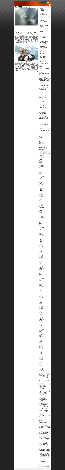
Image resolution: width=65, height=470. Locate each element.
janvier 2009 (40, 336)
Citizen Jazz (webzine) (43, 414)
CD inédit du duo (43, 124)
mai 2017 (40, 251)
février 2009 (40, 335)
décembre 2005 (41, 367)
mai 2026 (40, 159)
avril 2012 (40, 303)
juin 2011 (40, 311)
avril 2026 (40, 160)
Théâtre (40, 138)
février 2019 (40, 233)
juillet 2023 (40, 188)
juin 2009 (40, 332)
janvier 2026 (40, 163)
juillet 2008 (40, 341)
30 (41, 155)
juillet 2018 (40, 239)
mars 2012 (40, 304)
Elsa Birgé (41, 416)
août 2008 (40, 340)
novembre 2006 (41, 358)
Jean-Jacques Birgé (26, 3)
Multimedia (40, 136)
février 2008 (40, 345)
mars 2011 (40, 314)
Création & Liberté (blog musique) (44, 411)
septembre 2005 (41, 370)
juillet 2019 (40, 229)
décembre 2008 (41, 337)
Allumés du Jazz (41, 143)
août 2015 (40, 269)
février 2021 (40, 213)
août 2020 (40, 218)
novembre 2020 (41, 215)
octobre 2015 (41, 267)
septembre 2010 (41, 319)
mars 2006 (40, 365)
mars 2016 (40, 263)
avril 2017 (40, 252)
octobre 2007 (41, 349)
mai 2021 (40, 210)
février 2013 (40, 294)
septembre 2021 (41, 207)
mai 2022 (40, 200)
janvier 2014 (40, 285)
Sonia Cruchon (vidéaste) (43, 397)
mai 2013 (40, 292)
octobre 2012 (41, 298)
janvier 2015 (40, 275)
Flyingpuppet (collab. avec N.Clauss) (45, 400)
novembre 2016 (41, 256)
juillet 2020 (40, 219)
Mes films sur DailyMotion (43, 393)
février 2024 (40, 182)
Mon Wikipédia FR (42, 388)
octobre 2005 (41, 369)
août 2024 (40, 177)
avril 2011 (40, 313)
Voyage (29, 7)
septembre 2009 (41, 329)
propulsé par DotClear (32, 469)
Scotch (19, 61)
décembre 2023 (41, 184)
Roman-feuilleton (41, 144)
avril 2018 (40, 242)
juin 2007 (40, 352)
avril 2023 (40, 191)
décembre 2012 (41, 296)
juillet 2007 (40, 351)
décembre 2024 (41, 174)
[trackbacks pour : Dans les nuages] (37, 71)
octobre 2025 (41, 165)
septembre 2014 (41, 278)
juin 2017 (40, 250)
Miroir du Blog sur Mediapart (44, 386)
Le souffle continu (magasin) (44, 407)
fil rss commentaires (42, 461)
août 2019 (40, 228)
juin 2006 (40, 362)
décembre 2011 (41, 306)
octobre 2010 (41, 318)
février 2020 (40, 223)
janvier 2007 (40, 356)
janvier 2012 (40, 305)
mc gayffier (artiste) (42, 402)
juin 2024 (40, 179)
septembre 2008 (41, 339)
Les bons (46, 118)
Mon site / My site (42, 385)
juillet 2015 (40, 270)
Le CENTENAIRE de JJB (42, 86)
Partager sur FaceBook (42, 464)
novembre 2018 (41, 236)
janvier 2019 (40, 234)
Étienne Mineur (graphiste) (43, 398)
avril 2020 (40, 221)
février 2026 (40, 162)
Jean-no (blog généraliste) (43, 405)
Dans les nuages (18, 6)
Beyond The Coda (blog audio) (44, 410)
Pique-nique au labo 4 (43, 36)
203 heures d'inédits (46, 25)
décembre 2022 (41, 194)
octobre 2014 (41, 277)
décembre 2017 (41, 245)
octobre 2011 (41, 308)
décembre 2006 (41, 357)
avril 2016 (40, 262)
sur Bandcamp (44, 114)
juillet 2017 (40, 249)
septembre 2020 (41, 217)
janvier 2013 (40, 295)
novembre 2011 (41, 307)
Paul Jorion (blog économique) (44, 406)
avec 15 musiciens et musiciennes (44, 87)
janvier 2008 (40, 346)
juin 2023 (40, 189)
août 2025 (40, 167)
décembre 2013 (41, 286)
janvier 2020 (40, 224)
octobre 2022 (41, 196)
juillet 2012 (40, 300)
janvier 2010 (40, 326)
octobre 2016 (41, 257)
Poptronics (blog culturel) (43, 404)
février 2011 (40, 315)
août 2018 (40, 238)
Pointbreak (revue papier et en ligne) (45, 415)
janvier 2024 (40, 183)
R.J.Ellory (35, 32)
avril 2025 (40, 170)
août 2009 (40, 330)
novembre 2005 (41, 368)
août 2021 (40, 208)
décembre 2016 (41, 255)
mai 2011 (40, 312)
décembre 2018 (41, 235)
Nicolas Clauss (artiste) (43, 399)
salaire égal (41, 118)
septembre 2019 (41, 227)
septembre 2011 (41, 309)
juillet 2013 (40, 290)
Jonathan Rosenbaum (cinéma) (44, 403)
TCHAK (41, 42)
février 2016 (40, 264)
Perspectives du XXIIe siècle (43, 147)
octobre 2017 (41, 247)
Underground (47, 68)
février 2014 (40, 284)
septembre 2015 (41, 268)
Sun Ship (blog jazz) (43, 413)
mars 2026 (40, 161)
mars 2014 (40, 283)
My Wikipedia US (42, 389)
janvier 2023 (40, 193)
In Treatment (22, 33)
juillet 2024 (40, 178)
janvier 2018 (40, 244)
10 (43, 153)
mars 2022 (40, 202)
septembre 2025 (41, 166)
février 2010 (40, 325)
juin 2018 (40, 240)
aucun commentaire (35, 71)
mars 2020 (40, 222)
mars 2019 (40, 232)
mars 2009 (40, 334)
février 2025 (40, 172)
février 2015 (40, 274)
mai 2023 (40, 190)
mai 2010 (40, 322)
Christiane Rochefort (22, 37)
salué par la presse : (43, 89)
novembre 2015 (41, 266)
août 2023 (40, 187)
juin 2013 (40, 291)
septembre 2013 (41, 288)
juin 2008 (40, 342)
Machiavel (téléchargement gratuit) (45, 391)
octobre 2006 (41, 359)
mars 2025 (40, 171)
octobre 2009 (41, 328)
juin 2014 (40, 281)
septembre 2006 (41, 360)
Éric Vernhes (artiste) (43, 396)
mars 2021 (40, 212)
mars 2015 (40, 273)
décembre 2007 (41, 347)
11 (44, 153)
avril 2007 (40, 354)
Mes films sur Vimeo (43, 394)
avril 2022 (40, 201)
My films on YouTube (43, 392)
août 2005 (40, 371)
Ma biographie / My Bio (43, 387)
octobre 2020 (41, 216)
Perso (40, 141)
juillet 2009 (40, 331)
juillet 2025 (40, 168)
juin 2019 (40, 230)
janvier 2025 (40, 173)
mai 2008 (40, 343)
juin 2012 (40, 301)
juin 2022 (40, 199)
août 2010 (40, 320)
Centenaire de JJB (41, 146)
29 (40, 155)
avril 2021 (40, 211)
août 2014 (40, 279)
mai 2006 (40, 363)
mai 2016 (40, 261)
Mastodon (47, 466)
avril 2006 (40, 364)
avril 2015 (40, 272)
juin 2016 (40, 260)
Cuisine (40, 140)
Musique (40, 135)
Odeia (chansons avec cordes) (44, 417)
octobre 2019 (41, 226)
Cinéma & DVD (41, 137)
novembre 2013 (41, 287)
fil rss (40, 460)
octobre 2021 (41, 206)
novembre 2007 (41, 348)
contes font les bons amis (43, 119)
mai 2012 (40, 302)
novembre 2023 (41, 185)
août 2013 (40, 289)
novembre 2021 (41, 205)
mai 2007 (40, 353)
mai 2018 (40, 241)
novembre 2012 (41, 297)
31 (43, 155)
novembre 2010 (41, 317)
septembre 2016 (41, 258)
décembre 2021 (41, 204)
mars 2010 (40, 324)
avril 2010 (40, 323)
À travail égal (46, 117)
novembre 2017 (41, 246)
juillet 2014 (40, 280)
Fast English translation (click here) (44, 18)
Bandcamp (44, 101)
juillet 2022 (40, 198)
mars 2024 (40, 181)
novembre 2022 (41, 195)
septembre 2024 (41, 176)
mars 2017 (40, 253)
